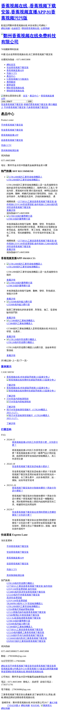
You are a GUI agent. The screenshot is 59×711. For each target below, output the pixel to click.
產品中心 (11, 76)
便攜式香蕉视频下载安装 (36, 104)
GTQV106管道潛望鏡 (17, 600)
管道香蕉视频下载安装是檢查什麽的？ (30, 466)
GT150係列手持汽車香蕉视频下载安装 (25, 635)
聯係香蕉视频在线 (31, 28)
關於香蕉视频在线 (15, 88)
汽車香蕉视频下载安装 (37, 107)
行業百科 (6, 429)
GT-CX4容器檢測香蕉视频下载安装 (24, 618)
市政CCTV (12, 73)
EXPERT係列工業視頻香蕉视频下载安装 (26, 641)
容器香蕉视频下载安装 (12, 140)
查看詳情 (11, 210)
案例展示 (6, 366)
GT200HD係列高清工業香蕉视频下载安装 (27, 638)
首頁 (25, 96)
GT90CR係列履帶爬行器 (18, 219)
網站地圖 (5, 28)
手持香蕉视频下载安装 (15, 107)
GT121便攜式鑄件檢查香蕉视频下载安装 (26, 612)
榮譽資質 (11, 85)
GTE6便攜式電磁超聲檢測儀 (20, 609)
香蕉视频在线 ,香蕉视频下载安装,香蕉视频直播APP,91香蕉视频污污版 (28, 11)
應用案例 (11, 82)
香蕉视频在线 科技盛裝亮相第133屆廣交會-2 (28, 377)
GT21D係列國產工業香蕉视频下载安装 (25, 632)
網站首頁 (11, 64)
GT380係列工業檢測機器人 (20, 323)
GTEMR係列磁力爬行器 (18, 304)
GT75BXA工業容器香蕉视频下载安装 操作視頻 (29, 586)
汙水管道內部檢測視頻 (18, 399)
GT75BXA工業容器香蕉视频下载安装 (25, 629)
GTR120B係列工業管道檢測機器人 (23, 180)
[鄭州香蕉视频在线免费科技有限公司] (29, 41)
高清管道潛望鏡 (14, 598)
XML (37, 705)
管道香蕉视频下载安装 (18, 67)
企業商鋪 (45, 28)
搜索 (30, 101)
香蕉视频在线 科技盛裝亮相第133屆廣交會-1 (28, 388)
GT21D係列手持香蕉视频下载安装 (23, 595)
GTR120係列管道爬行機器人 (20, 342)
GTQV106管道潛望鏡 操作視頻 (28, 204)
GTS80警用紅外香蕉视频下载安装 (23, 615)
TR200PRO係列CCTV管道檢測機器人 (25, 603)
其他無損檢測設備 (10, 150)
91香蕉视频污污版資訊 (18, 79)
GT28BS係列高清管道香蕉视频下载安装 (26, 592)
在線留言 (15, 28)
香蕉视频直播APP (15, 70)
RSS (33, 705)
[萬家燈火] (46, 705)
